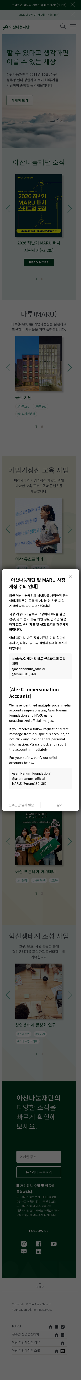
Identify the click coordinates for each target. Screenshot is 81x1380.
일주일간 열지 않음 (21, 805)
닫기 (60, 805)
